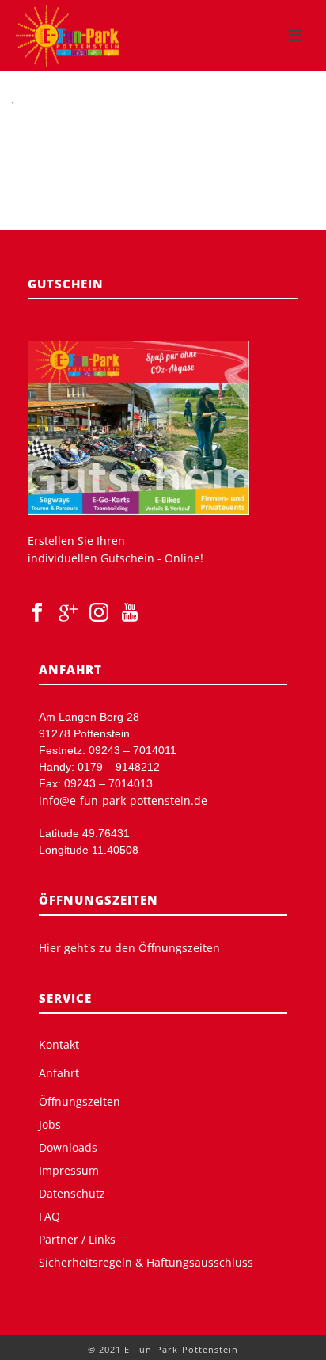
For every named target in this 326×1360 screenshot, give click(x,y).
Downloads (68, 1148)
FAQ (49, 1217)
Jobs (50, 1125)
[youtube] (129, 613)
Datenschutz (72, 1194)
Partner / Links (77, 1239)
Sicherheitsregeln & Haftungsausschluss (146, 1262)
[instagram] (98, 613)
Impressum (69, 1171)
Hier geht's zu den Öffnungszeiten (129, 947)
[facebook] (37, 613)
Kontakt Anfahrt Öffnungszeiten (79, 1073)
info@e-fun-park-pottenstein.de (123, 800)
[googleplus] (68, 613)
